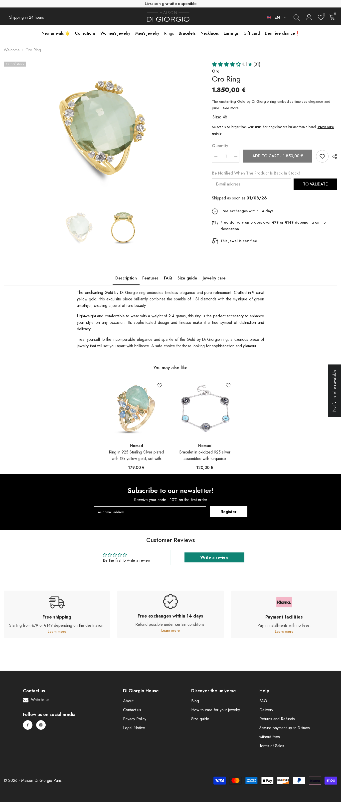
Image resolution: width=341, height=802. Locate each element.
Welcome (12, 50)
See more (231, 108)
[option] (100, 127)
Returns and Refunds (277, 719)
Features (150, 278)
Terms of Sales (271, 746)
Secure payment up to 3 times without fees (284, 732)
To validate (315, 184)
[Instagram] (41, 725)
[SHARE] (333, 157)
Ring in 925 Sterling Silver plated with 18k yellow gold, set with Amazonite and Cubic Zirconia (136, 455)
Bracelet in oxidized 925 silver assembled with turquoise (204, 455)
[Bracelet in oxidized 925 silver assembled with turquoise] (204, 408)
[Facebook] (27, 725)
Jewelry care (214, 278)
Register (228, 512)
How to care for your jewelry (215, 710)
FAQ (168, 278)
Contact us (132, 710)
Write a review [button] (214, 557)
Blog (195, 701)
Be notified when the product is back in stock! (256, 173)
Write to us (40, 700)
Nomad (136, 445)
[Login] (309, 17)
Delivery (266, 710)
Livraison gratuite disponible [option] (170, 3)
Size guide (187, 278)
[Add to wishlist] (322, 156)
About (128, 701)
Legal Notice (134, 728)
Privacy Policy (134, 719)
